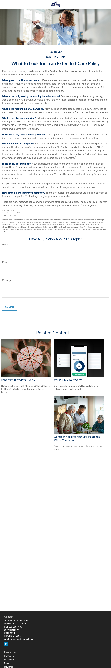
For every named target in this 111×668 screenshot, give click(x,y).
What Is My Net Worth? (69, 380)
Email (5, 262)
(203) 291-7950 (18, 623)
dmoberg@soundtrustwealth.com (19, 638)
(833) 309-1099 (21, 620)
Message (7, 280)
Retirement (9, 655)
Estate (7, 663)
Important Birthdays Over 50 (18, 380)
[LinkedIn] (6, 644)
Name (5, 244)
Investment (9, 659)
